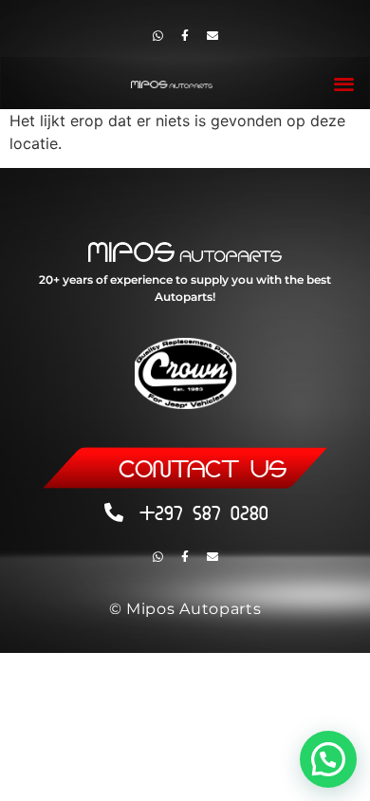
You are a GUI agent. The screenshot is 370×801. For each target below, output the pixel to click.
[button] (344, 83)
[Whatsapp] (157, 36)
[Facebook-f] (185, 36)
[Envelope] (212, 36)
